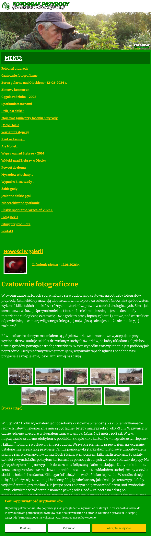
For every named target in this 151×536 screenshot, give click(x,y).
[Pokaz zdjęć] (11, 408)
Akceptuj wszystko (119, 528)
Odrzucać (69, 528)
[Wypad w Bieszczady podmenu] (34, 182)
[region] (75, 515)
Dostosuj (25, 528)
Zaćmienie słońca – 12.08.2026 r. (56, 265)
